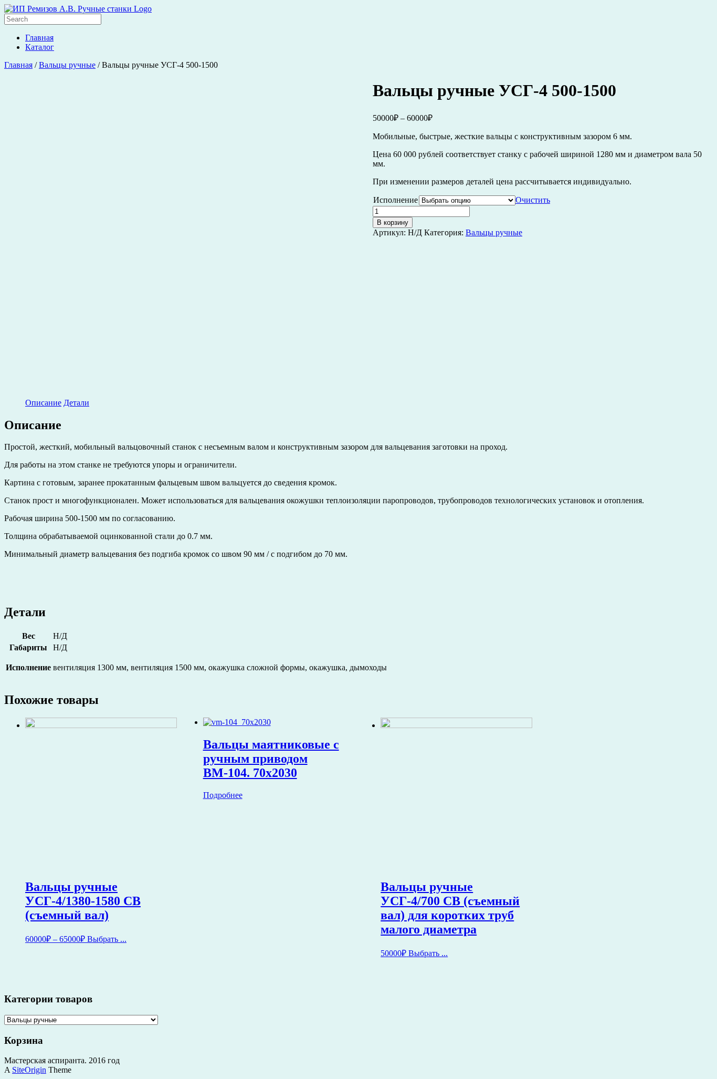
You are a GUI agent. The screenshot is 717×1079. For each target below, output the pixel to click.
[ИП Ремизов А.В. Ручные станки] (78, 8)
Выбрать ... (106, 939)
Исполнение (395, 199)
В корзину (392, 222)
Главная (39, 37)
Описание (43, 402)
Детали (76, 402)
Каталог (39, 47)
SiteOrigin (29, 1069)
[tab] (43, 403)
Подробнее (222, 795)
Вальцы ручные (67, 64)
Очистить (532, 199)
